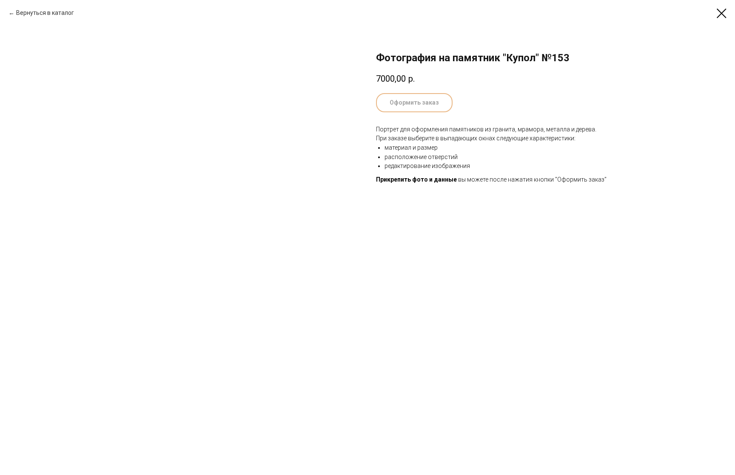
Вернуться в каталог (45, 12)
